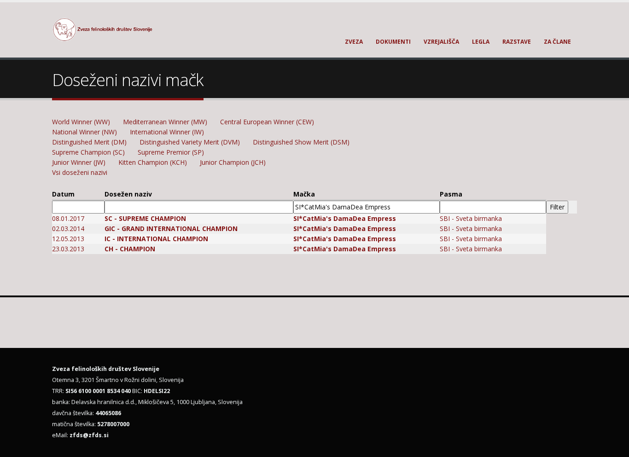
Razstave (516, 42)
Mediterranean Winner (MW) (165, 121)
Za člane (557, 42)
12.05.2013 (68, 238)
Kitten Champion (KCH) (152, 162)
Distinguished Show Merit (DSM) (301, 142)
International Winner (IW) (167, 131)
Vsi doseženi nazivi (79, 172)
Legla (480, 42)
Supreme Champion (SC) (88, 152)
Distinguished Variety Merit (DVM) (190, 142)
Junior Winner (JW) (78, 162)
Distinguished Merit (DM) (89, 142)
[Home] (108, 28)
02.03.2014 (68, 228)
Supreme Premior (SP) (171, 152)
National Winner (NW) (84, 131)
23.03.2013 (68, 248)
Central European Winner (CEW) (267, 121)
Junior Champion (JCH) (233, 162)
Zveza (354, 42)
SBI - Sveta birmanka (471, 218)
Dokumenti (393, 42)
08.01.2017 (68, 218)
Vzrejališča (441, 42)
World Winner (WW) (81, 121)
